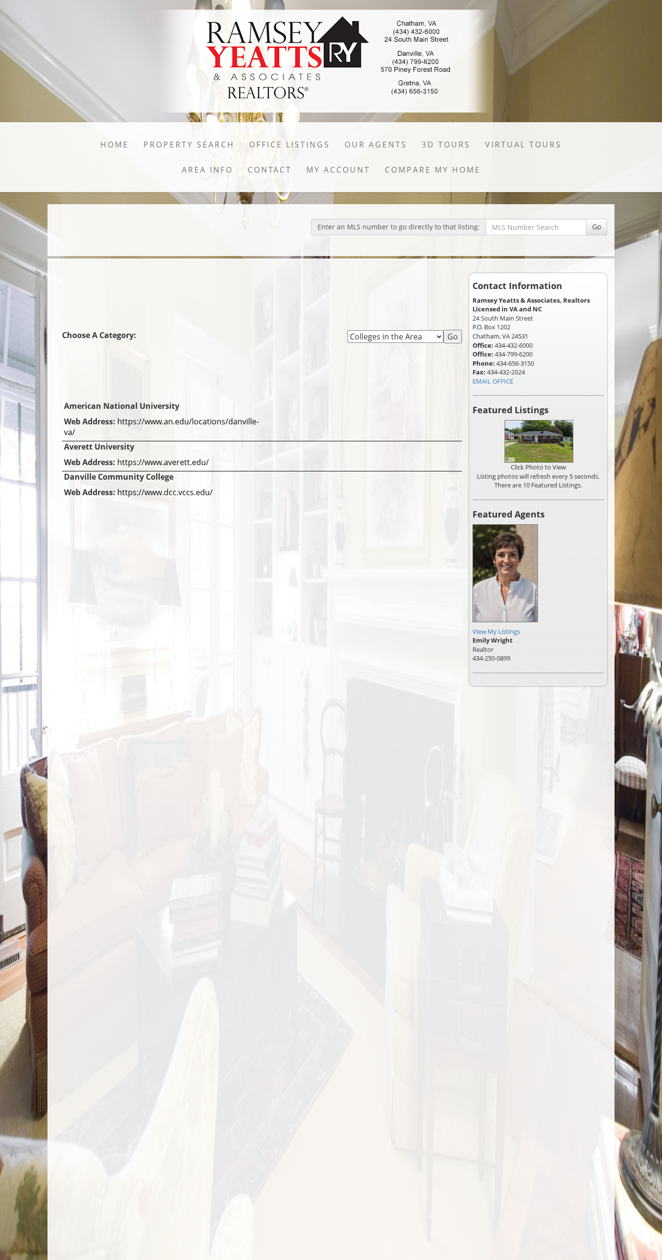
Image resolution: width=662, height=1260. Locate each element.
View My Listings (496, 631)
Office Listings (289, 144)
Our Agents (376, 144)
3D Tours (446, 144)
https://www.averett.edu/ (163, 462)
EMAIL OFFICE (493, 381)
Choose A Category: (100, 335)
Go (596, 226)
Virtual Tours (523, 144)
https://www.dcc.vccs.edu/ (165, 492)
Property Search (189, 144)
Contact (270, 169)
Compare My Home (433, 169)
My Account (338, 169)
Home (114, 144)
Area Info (207, 169)
